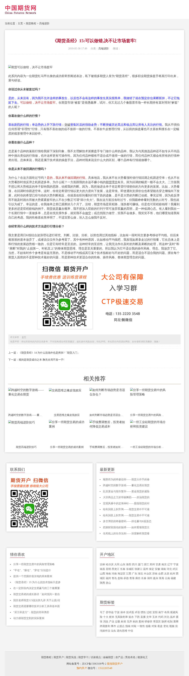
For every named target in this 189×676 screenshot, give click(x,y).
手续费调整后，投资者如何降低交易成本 (107, 447)
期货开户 (59, 657)
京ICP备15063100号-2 (94, 663)
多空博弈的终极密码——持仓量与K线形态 (127, 521)
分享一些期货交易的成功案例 (67, 447)
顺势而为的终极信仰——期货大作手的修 (126, 479)
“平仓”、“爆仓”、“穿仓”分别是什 (32, 570)
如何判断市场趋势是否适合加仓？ (107, 415)
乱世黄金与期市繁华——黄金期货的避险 (126, 491)
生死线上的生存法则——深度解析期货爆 (126, 533)
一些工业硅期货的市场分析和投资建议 (148, 447)
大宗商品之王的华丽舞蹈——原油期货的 (126, 497)
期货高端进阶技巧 (26, 447)
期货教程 (31, 23)
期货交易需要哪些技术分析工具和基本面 (36, 606)
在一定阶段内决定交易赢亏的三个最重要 (36, 588)
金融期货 (108, 657)
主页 (20, 23)
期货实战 (71, 657)
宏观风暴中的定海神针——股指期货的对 (126, 503)
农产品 (119, 657)
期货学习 (83, 657)
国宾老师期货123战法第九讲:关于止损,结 (36, 600)
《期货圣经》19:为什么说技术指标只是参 (37, 582)
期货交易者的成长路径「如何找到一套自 (36, 594)
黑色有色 (130, 657)
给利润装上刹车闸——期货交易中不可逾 (126, 509)
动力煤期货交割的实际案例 (28, 618)
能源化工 (143, 657)
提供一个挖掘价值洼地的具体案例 (32, 576)
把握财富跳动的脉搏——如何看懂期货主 (126, 527)
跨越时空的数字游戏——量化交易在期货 (26, 415)
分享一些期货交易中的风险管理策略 (148, 415)
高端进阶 (44, 23)
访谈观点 (96, 657)
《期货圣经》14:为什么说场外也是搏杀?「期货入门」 (49, 352)
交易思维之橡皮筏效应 (67, 415)
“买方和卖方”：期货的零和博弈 (31, 612)
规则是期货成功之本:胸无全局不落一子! (41, 359)
